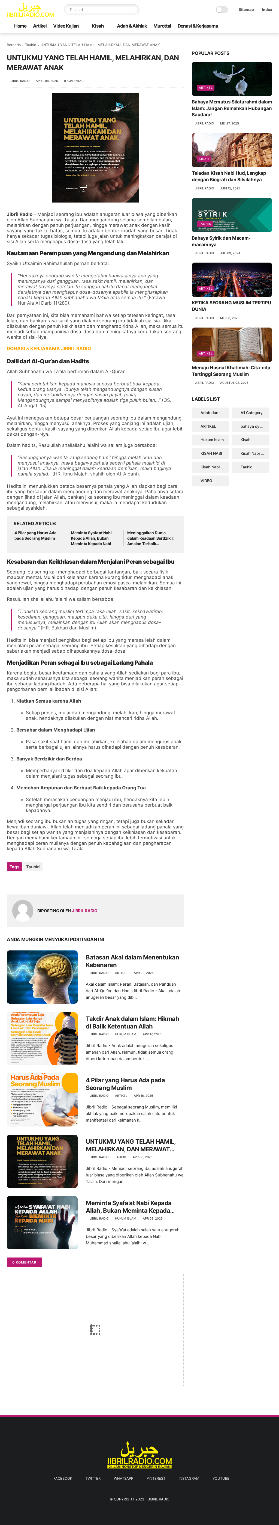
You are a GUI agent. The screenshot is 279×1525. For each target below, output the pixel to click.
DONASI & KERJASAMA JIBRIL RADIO (49, 348)
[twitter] (234, 26)
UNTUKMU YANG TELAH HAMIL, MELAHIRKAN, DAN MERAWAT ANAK (130, 1145)
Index (267, 9)
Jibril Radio (158, 1499)
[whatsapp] (243, 26)
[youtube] (269, 26)
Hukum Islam (125, 1034)
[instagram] (260, 26)
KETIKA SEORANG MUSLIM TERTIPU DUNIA (231, 306)
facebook (62, 1478)
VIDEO (206, 480)
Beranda (14, 45)
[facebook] (225, 26)
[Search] (134, 9)
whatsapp (123, 1478)
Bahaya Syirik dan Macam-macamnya (221, 241)
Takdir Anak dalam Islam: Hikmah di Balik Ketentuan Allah (132, 1022)
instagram (189, 1478)
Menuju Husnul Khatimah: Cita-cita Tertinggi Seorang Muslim (231, 371)
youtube (221, 1478)
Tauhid (30, 45)
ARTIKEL (121, 973)
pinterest (156, 1478)
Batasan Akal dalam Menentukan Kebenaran (132, 961)
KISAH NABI (211, 453)
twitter (93, 1478)
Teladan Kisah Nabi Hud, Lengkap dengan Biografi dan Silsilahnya (229, 176)
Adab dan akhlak (215, 412)
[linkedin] (55, 881)
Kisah (98, 26)
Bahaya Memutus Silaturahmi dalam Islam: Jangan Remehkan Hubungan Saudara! (232, 108)
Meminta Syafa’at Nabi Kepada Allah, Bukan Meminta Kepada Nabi (91, 538)
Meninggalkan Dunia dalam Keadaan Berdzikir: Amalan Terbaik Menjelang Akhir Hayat (150, 538)
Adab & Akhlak (132, 26)
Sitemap (246, 9)
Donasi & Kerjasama (198, 26)
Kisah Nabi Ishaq (255, 453)
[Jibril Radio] (30, 15)
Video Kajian (66, 26)
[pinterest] (251, 26)
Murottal (162, 26)
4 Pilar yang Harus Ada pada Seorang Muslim (35, 535)
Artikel (40, 26)
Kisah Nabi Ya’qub (215, 467)
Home (20, 26)
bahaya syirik (253, 426)
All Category (252, 412)
